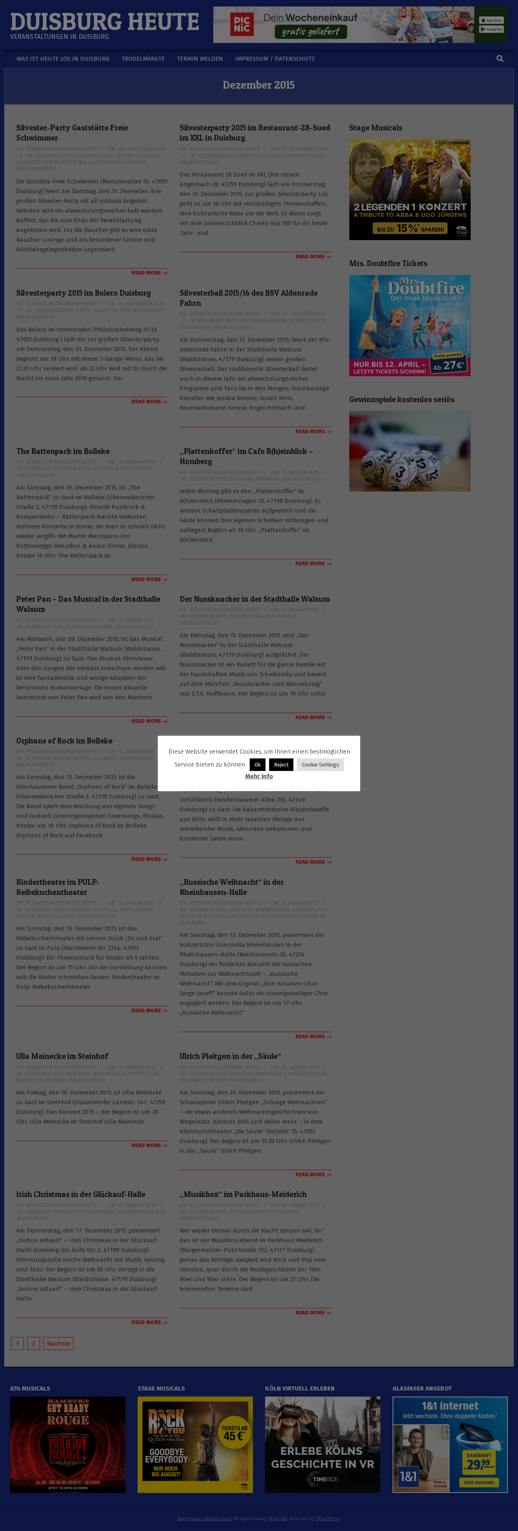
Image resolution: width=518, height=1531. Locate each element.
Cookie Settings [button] (320, 765)
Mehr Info (259, 776)
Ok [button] (258, 765)
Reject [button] (281, 765)
